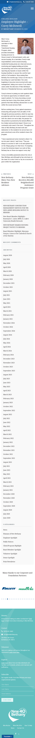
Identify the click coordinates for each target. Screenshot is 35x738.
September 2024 (9, 331)
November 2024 (9, 323)
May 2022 (6, 426)
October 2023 (8, 367)
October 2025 (8, 287)
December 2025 (8, 283)
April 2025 (7, 307)
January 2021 (8, 490)
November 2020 (9, 498)
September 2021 (9, 458)
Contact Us (20, 728)
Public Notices (8, 542)
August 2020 (7, 510)
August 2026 (7, 255)
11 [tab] (20, 599)
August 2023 (7, 375)
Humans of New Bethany (12, 534)
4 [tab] (7, 599)
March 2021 (7, 482)
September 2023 (9, 371)
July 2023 (6, 379)
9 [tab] (16, 599)
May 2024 (6, 343)
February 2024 (8, 355)
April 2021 (7, 478)
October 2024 (8, 327)
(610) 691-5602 (29, 2)
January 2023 (8, 402)
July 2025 (6, 295)
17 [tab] (31, 599)
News (5, 530)
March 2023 (7, 394)
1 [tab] (1, 599)
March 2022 (7, 434)
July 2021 (6, 466)
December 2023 (8, 359)
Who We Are (6, 725)
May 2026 (6, 263)
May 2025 (6, 303)
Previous (7, 174)
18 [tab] (33, 599)
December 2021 (8, 446)
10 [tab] (18, 599)
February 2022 (8, 438)
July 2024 (6, 339)
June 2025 (6, 299)
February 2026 (8, 275)
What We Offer (17, 725)
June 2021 (6, 470)
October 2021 (8, 454)
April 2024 (7, 347)
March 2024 (7, 351)
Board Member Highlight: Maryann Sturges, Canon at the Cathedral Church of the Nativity (17, 233)
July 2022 (6, 418)
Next (30, 174)
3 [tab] (5, 599)
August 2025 (7, 291)
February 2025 (8, 315)
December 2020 (8, 494)
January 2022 (8, 442)
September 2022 (9, 410)
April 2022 (7, 430)
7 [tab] (13, 599)
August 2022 (7, 414)
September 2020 (9, 506)
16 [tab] (29, 599)
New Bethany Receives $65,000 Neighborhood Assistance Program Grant (26, 182)
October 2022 (8, 406)
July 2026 (6, 259)
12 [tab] (22, 599)
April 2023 (7, 391)
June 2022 (6, 422)
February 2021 (8, 486)
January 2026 (8, 279)
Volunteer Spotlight (10, 554)
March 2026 (7, 271)
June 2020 (6, 518)
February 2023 (8, 398)
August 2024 (7, 335)
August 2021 (7, 462)
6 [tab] (11, 599)
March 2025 (7, 311)
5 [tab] (9, 599)
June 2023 (6, 383)
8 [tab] (14, 599)
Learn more (4, 663)
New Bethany (9, 29)
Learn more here (14, 652)
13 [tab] (24, 599)
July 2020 (6, 514)
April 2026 (7, 267)
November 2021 (9, 450)
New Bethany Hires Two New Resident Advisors (8, 181)
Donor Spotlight (9, 558)
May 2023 (6, 387)
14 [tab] (26, 599)
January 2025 (8, 319)
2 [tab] (3, 599)
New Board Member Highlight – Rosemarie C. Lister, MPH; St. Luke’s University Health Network (16, 218)
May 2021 (6, 474)
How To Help (28, 725)
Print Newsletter (9, 562)
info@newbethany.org (15, 2)
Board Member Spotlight (12, 550)
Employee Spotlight (10, 538)
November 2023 (9, 363)
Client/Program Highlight (12, 546)
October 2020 (8, 502)
